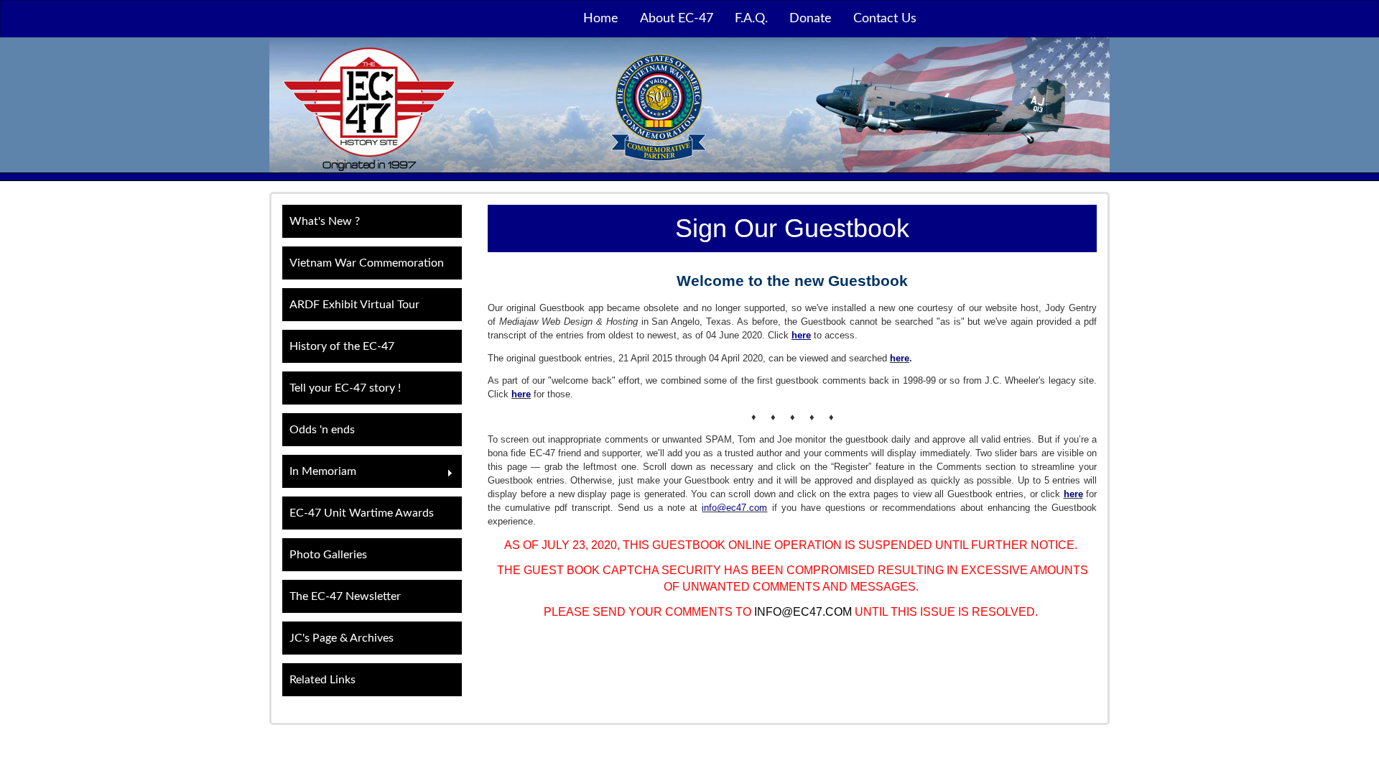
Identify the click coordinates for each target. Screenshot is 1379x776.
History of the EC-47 (341, 346)
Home (600, 18)
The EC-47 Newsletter (345, 596)
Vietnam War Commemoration (366, 263)
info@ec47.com (734, 507)
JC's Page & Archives (341, 638)
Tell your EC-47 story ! (345, 388)
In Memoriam (319, 473)
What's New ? (324, 221)
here (899, 358)
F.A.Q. (751, 18)
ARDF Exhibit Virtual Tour (354, 304)
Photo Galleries (328, 554)
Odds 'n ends (322, 429)
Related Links (322, 679)
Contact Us (884, 18)
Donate (810, 18)
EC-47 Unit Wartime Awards (361, 513)
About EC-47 (676, 18)
